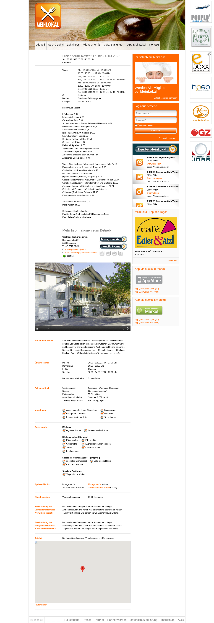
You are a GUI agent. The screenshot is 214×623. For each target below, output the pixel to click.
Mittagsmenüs (91, 44)
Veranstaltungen (114, 44)
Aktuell (40, 44)
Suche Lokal (56, 44)
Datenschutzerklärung (143, 619)
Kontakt (154, 44)
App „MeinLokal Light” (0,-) (147, 289)
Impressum (168, 619)
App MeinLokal (136, 44)
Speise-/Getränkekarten (99, 487)
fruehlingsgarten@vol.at (75, 249)
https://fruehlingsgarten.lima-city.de (81, 252)
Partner (99, 619)
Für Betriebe (71, 619)
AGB (181, 619)
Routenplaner (41, 605)
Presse (87, 619)
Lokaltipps (73, 44)
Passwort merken (145, 125)
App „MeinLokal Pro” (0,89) (147, 292)
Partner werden (117, 619)
